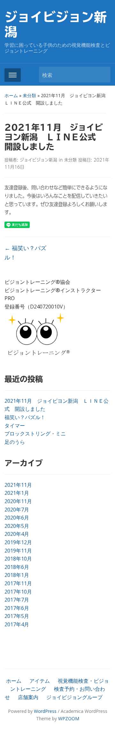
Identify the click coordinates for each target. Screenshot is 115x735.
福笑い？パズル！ (24, 417)
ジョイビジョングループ (74, 697)
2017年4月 (16, 624)
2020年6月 (16, 517)
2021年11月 (18, 484)
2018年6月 (16, 566)
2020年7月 (16, 509)
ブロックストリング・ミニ (35, 433)
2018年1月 (16, 575)
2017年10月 (18, 591)
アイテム (39, 680)
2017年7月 (16, 599)
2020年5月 (16, 525)
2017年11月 (18, 583)
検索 (102, 74)
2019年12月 (18, 542)
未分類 (29, 95)
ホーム (11, 95)
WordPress (45, 711)
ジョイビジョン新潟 (38, 160)
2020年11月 (18, 501)
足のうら (14, 441)
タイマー (14, 425)
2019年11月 (18, 550)
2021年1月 (16, 492)
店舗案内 (28, 697)
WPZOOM (68, 718)
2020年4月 (16, 533)
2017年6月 (16, 608)
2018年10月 (18, 558)
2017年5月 (16, 616)
